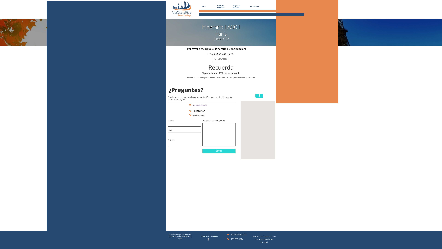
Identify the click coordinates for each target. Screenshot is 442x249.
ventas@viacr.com (239, 234)
